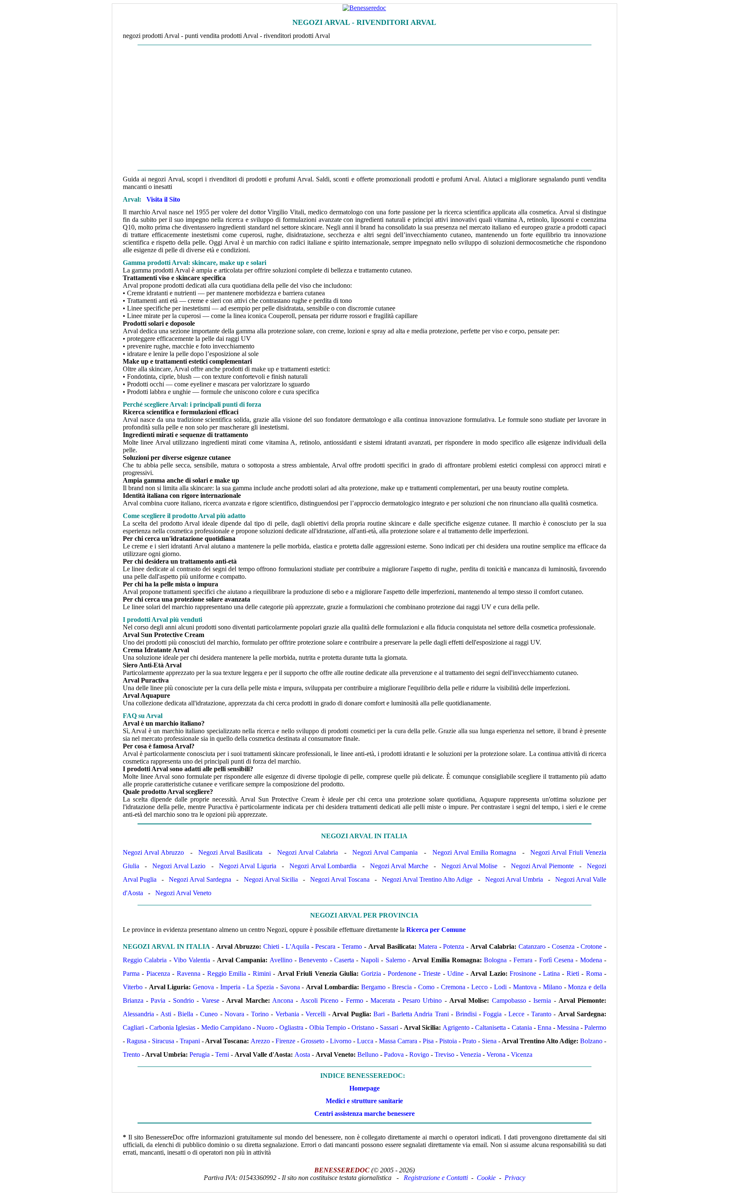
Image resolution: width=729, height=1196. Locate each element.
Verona (495, 1054)
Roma (594, 973)
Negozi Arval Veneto (183, 892)
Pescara (325, 946)
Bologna (495, 960)
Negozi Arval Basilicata (230, 852)
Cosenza (563, 946)
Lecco (479, 987)
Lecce (516, 1014)
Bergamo (373, 987)
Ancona (282, 1000)
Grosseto (312, 1041)
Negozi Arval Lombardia (322, 865)
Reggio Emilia (226, 973)
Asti (165, 1014)
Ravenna (188, 973)
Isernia (542, 1000)
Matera (427, 946)
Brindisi (466, 1014)
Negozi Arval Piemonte (542, 865)
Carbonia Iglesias (172, 1027)
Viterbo (133, 987)
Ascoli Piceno (319, 1000)
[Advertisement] (364, 108)
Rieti (573, 973)
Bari (379, 1014)
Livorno (340, 1041)
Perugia (199, 1054)
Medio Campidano (226, 1027)
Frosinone (523, 973)
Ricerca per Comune (436, 929)
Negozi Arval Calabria (307, 852)
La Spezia (260, 987)
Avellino (281, 960)
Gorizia (371, 973)
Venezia (470, 1054)
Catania (522, 1027)
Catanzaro (531, 946)
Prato (469, 1041)
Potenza (453, 946)
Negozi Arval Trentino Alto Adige (427, 879)
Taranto (541, 1014)
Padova (394, 1054)
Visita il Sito (163, 199)
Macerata (382, 1000)
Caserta (344, 960)
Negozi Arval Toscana (340, 879)
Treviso (444, 1054)
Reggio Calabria (145, 960)
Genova (203, 987)
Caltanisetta (490, 1027)
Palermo (595, 1027)
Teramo (352, 946)
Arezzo (260, 1041)
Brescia (402, 987)
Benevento (313, 960)
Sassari (389, 1027)
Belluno (367, 1054)
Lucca (365, 1041)
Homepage (364, 1088)
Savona (290, 987)
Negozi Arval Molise (469, 865)
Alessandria (138, 1014)
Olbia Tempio (327, 1027)
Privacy (515, 1177)
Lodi (500, 987)
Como (426, 987)
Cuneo (209, 1014)
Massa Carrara (398, 1041)
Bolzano (591, 1041)
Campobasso (509, 1000)
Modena (591, 960)
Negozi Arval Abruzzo (153, 852)
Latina (551, 973)
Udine (455, 973)
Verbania (287, 1014)
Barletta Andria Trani (420, 1014)
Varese (210, 1000)
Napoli (370, 960)
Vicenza (521, 1054)
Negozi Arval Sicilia (271, 879)
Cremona (453, 987)
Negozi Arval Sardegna (200, 879)
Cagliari (133, 1027)
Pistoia (448, 1041)
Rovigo (419, 1054)
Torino (260, 1014)
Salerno (396, 960)
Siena (489, 1041)
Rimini (262, 973)
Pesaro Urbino (422, 1000)
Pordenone (402, 973)
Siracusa (163, 1041)
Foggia (492, 1014)
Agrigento (456, 1027)
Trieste (431, 973)
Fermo (354, 1000)
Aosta (302, 1054)
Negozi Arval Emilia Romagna (474, 852)
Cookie (486, 1177)
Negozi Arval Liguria (247, 865)
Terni (222, 1054)
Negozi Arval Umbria (514, 879)
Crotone (591, 946)
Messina (568, 1027)
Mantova (525, 987)
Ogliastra (291, 1027)
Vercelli (315, 1014)
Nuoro (265, 1027)
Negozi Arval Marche (399, 865)
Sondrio (183, 1000)
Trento (131, 1054)
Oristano (362, 1027)
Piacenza (158, 973)
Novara (234, 1014)
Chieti (271, 946)
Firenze (285, 1041)
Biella (185, 1014)
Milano (552, 987)
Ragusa (136, 1041)
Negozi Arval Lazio (178, 865)
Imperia (230, 987)
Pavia (158, 1000)
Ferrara (522, 960)
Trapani (190, 1041)
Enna (544, 1027)
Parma (131, 973)
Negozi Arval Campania (385, 852)
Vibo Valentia (191, 960)
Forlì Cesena (556, 960)
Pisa (428, 1041)
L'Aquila (297, 946)
